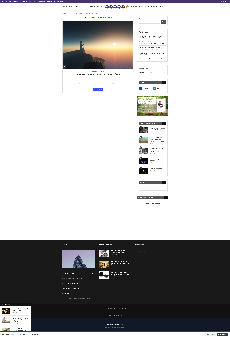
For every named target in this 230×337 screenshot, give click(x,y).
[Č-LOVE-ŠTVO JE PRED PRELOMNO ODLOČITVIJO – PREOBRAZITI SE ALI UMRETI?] (143, 151)
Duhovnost (152, 6)
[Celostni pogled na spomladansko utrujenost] (6, 320)
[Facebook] (218, 1)
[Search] (167, 6)
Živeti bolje (80, 6)
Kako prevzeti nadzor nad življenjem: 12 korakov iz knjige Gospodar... (120, 263)
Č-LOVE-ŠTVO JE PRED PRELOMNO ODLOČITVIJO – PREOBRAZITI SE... (157, 150)
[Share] (64, 67)
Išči (140, 19)
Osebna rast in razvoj (95, 6)
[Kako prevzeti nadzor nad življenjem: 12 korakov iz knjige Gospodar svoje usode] (104, 264)
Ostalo (162, 6)
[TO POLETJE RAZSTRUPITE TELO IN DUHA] (6, 330)
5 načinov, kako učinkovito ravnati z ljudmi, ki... (157, 128)
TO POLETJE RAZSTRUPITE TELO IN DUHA (19, 330)
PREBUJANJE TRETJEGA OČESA (103, 74)
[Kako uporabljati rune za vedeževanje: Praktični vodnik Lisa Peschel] (104, 275)
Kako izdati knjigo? (59, 1)
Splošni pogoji (66, 293)
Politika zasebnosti (36, 334)
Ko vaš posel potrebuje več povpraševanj (150, 59)
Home (64, 13)
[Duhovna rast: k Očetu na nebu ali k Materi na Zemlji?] (6, 311)
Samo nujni (210, 334)
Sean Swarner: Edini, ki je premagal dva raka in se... (119, 251)
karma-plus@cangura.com (73, 283)
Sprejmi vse (222, 334)
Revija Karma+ (67, 6)
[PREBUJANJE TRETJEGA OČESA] (97, 45)
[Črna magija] (143, 171)
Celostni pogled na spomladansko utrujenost (20, 319)
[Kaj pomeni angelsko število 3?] (143, 161)
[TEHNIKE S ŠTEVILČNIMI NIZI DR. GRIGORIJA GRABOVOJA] (143, 140)
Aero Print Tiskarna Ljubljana (83, 298)
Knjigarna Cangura (39, 1)
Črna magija (159, 168)
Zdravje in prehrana (137, 6)
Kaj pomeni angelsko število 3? (156, 159)
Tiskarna (49, 1)
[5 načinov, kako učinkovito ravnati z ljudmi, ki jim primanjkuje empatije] (143, 130)
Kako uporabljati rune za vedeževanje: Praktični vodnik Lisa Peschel (120, 274)
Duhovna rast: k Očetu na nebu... (20, 310)
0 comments (97, 78)
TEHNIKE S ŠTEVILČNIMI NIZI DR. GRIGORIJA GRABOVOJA (157, 139)
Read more (97, 89)
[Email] (221, 1)
